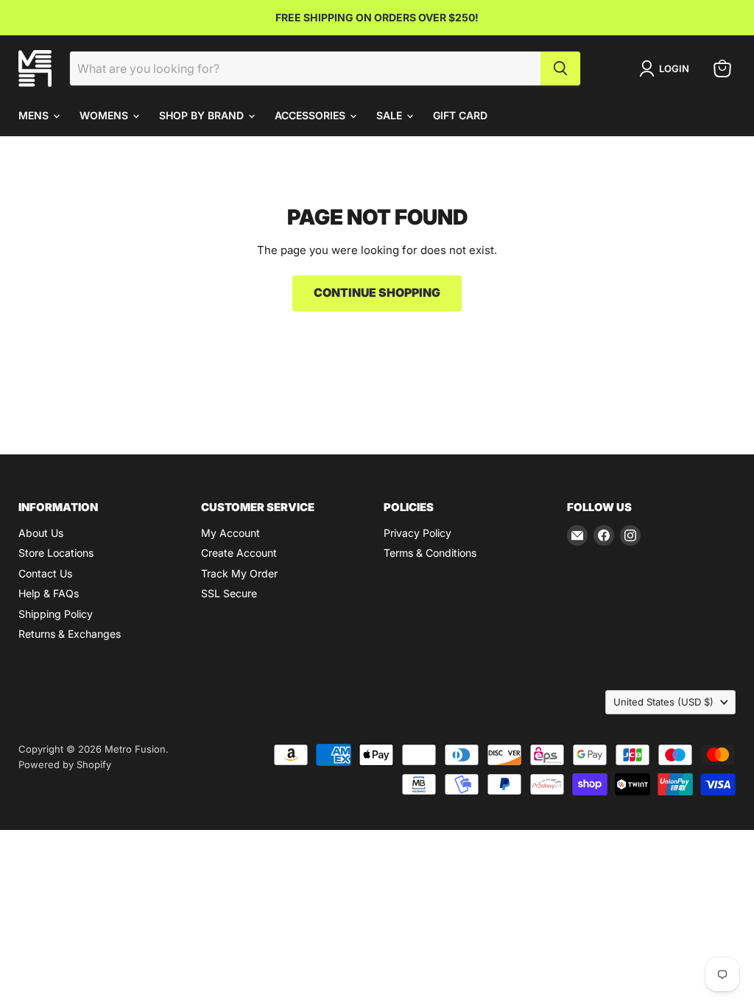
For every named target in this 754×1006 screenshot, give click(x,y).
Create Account (239, 552)
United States (663, 702)
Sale (390, 115)
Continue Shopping (377, 293)
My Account (230, 533)
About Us (40, 533)
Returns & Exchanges (69, 633)
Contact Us (45, 573)
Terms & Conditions (430, 552)
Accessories (311, 115)
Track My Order (239, 573)
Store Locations (56, 552)
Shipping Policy (55, 614)
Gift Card (460, 115)
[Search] (560, 68)
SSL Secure (229, 593)
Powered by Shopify (64, 764)
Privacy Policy (417, 533)
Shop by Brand (203, 115)
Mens (35, 115)
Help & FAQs (48, 593)
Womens (105, 115)
